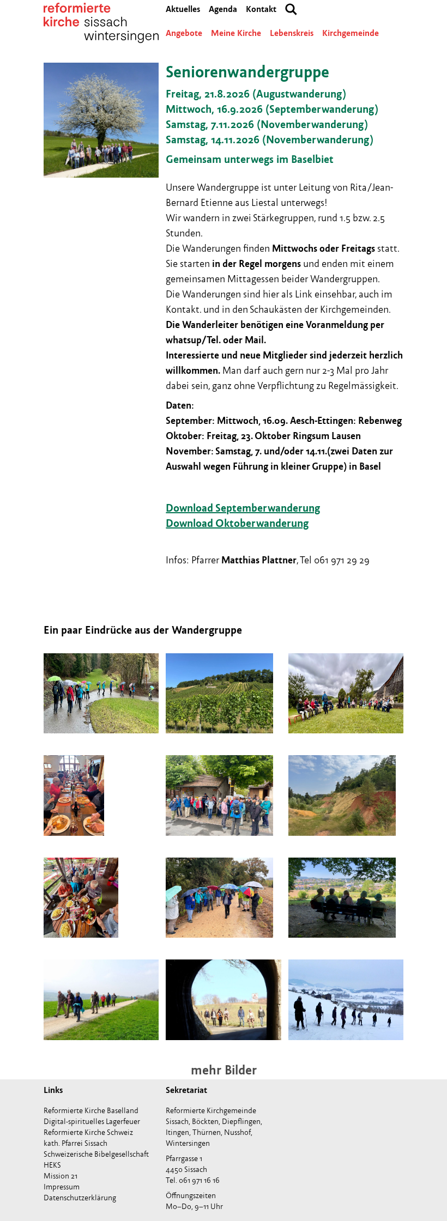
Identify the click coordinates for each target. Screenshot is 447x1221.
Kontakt (261, 9)
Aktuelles (183, 9)
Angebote (184, 33)
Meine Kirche (236, 33)
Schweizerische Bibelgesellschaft (96, 1154)
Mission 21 (60, 1176)
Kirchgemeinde (350, 33)
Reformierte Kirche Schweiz (88, 1132)
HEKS (52, 1165)
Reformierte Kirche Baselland (91, 1110)
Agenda (223, 9)
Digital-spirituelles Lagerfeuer (92, 1121)
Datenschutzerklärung (80, 1197)
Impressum (62, 1187)
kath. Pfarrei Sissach (75, 1143)
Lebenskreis (291, 33)
